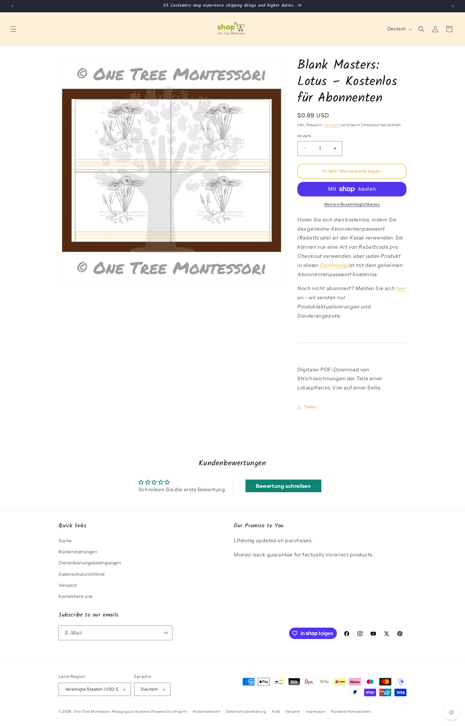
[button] (13, 29)
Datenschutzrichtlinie (82, 574)
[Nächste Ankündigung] (453, 6)
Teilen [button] (310, 407)
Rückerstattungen (78, 552)
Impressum (316, 711)
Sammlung (333, 265)
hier (401, 288)
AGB (276, 711)
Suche (65, 540)
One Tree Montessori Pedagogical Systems (112, 711)
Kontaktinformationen (351, 711)
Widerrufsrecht (206, 711)
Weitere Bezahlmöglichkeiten (352, 204)
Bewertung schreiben (283, 486)
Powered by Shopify (169, 711)
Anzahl (304, 135)
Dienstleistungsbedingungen (90, 563)
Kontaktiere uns (76, 596)
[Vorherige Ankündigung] (12, 6)
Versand (332, 124)
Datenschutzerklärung (246, 711)
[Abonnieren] (165, 632)
